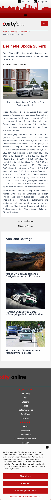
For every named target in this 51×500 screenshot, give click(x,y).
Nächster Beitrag (25, 226)
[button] (47, 447)
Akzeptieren (25, 476)
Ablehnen (25, 483)
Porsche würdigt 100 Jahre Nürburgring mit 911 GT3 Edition (24, 313)
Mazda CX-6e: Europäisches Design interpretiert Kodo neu (23, 275)
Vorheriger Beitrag (25, 221)
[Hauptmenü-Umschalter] (25, 15)
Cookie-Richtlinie (15, 496)
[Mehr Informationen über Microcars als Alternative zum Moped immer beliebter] (25, 334)
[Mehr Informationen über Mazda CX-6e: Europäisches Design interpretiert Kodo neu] (25, 257)
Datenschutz (28, 496)
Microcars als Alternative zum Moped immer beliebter (23, 351)
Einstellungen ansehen (25, 490)
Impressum (38, 496)
